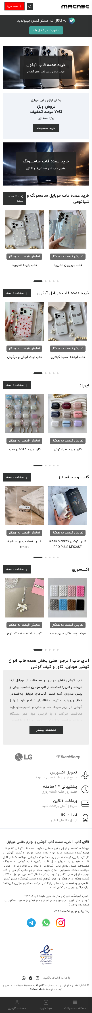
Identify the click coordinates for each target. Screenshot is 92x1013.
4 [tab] (53, 281)
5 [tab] (58, 281)
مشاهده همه (15, 198)
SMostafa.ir (37, 990)
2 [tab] (45, 281)
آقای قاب (38, 986)
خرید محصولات (46, 128)
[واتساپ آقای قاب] (46, 922)
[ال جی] (23, 756)
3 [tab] (49, 281)
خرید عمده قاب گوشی (54, 841)
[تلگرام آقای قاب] (31, 922)
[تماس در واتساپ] (23, 978)
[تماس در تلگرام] (30, 978)
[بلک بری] (68, 756)
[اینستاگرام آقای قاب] (60, 922)
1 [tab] (37, 281)
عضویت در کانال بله (46, 30)
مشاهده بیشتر (46, 730)
